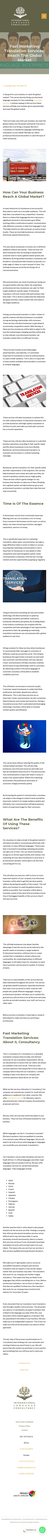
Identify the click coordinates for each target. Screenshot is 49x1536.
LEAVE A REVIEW (26, 1474)
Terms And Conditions (24, 1422)
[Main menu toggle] (44, 16)
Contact (24, 1430)
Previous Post (24, 1363)
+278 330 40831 (26, 1449)
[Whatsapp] (42, 1530)
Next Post (24, 1370)
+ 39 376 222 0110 (26, 1461)
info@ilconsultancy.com (26, 1467)
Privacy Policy (24, 1426)
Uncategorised (10, 86)
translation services (15, 1098)
